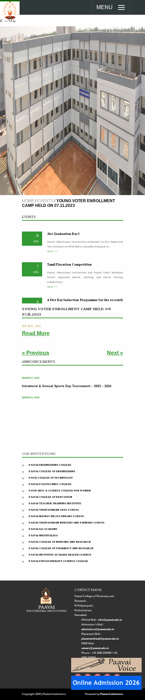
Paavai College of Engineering (52, 471)
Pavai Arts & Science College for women (60, 490)
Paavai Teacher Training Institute (55, 503)
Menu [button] (104, 7)
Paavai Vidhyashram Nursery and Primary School (67, 522)
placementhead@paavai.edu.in (100, 638)
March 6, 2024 (30, 376)
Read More (36, 333)
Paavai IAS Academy (43, 529)
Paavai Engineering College (50, 465)
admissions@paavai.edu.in (97, 629)
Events (45, 200)
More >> (52, 248)
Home (28, 200)
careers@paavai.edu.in (95, 648)
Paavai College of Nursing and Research (60, 542)
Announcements (38, 362)
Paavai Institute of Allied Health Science (60, 555)
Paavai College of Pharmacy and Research (61, 548)
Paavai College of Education (50, 497)
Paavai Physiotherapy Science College (58, 561)
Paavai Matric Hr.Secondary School (56, 516)
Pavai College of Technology (51, 478)
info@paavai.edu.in (110, 619)
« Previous (35, 353)
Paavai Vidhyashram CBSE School (54, 510)
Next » (115, 353)
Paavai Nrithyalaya (43, 535)
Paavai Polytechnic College (50, 484)
